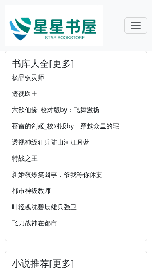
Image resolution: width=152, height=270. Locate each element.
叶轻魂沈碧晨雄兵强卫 (44, 206)
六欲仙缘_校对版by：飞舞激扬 (56, 109)
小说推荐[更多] (43, 263)
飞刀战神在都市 (34, 223)
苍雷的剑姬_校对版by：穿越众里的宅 (65, 125)
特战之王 (25, 158)
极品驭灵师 (28, 77)
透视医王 (25, 93)
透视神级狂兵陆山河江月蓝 (51, 142)
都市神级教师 (31, 190)
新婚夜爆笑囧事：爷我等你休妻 (57, 174)
